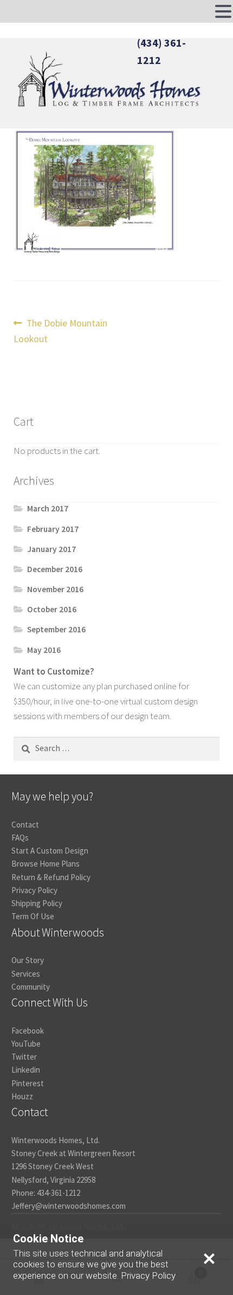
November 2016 (55, 589)
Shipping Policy (36, 903)
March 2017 (47, 508)
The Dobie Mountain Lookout (61, 330)
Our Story (27, 960)
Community (30, 987)
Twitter (24, 1057)
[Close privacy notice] (209, 1259)
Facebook (27, 1030)
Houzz (22, 1096)
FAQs (20, 837)
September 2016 (56, 629)
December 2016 (54, 569)
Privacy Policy (34, 890)
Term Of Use (32, 916)
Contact (25, 824)
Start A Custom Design (49, 850)
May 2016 (44, 650)
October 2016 (51, 609)
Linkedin (25, 1070)
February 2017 (53, 529)
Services (25, 974)
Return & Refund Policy (50, 877)
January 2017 (51, 549)
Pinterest (27, 1083)
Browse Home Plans (45, 863)
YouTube (26, 1043)
